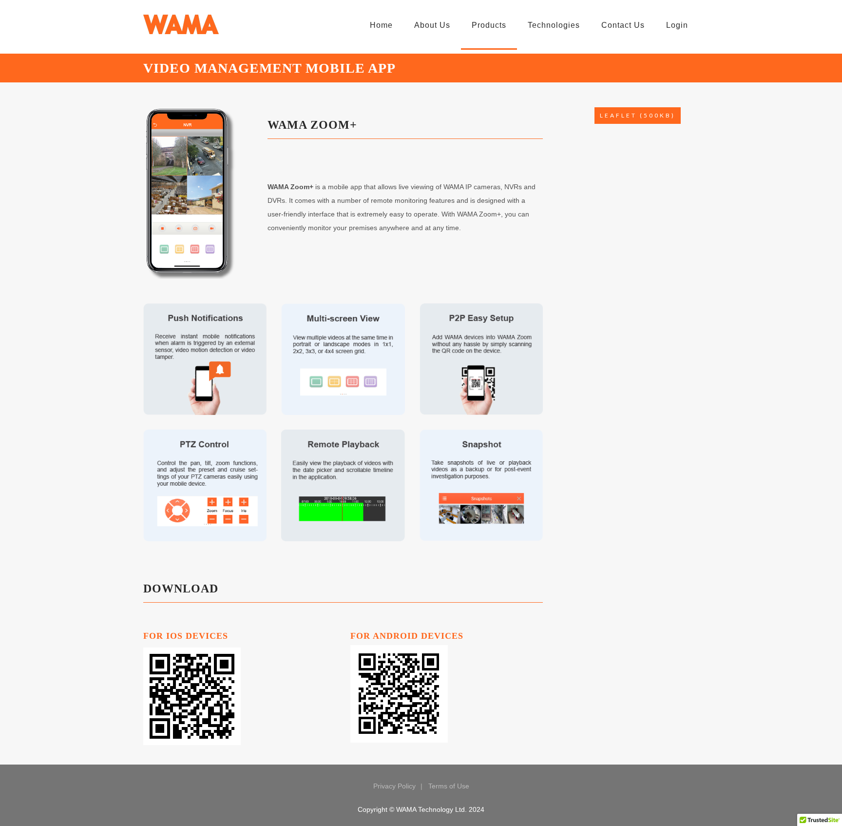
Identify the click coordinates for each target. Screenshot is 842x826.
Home (381, 25)
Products (489, 25)
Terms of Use (448, 786)
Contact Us (623, 25)
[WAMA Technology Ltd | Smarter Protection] (181, 24)
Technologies (554, 25)
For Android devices (406, 636)
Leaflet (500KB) (637, 115)
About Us (432, 25)
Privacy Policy (394, 786)
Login (677, 25)
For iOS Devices (185, 636)
